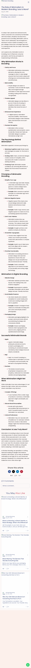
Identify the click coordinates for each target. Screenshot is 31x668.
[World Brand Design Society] (21, 666)
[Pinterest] (17, 666)
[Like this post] (27, 530)
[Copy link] (21, 471)
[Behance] (14, 666)
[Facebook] (9, 666)
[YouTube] (19, 666)
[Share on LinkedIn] (17, 471)
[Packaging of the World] (24, 666)
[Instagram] (6, 666)
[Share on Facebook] (9, 471)
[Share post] (28, 517)
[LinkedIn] (11, 666)
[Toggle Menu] (28, 2)
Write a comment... (9, 486)
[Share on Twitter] (13, 471)
